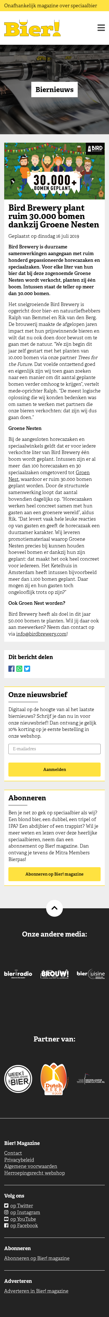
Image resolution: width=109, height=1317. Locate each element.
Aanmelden (54, 769)
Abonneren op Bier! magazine (54, 874)
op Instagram (25, 1212)
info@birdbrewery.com (41, 634)
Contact (13, 1153)
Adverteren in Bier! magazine (36, 1291)
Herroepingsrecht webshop (34, 1173)
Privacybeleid (19, 1160)
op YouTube (23, 1219)
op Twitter (21, 1206)
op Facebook (24, 1225)
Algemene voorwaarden (30, 1166)
